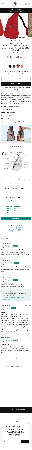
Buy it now (16, 83)
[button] (8, 206)
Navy (14, 66)
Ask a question (16, 183)
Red (18, 66)
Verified (15, 234)
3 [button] (16, 359)
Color (16, 63)
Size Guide (16, 176)
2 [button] (13, 359)
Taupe (22, 66)
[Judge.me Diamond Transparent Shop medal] (19, 228)
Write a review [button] (16, 218)
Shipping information (16, 179)
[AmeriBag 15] (4, 397)
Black (10, 66)
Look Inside (16, 146)
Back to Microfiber (17, 409)
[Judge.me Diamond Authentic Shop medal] (11, 228)
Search (16, 421)
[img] (5, 243)
